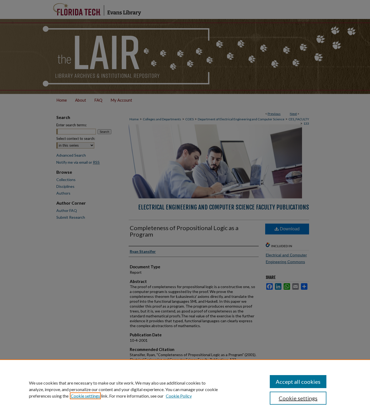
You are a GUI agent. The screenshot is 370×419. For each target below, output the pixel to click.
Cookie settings (85, 395)
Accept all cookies (298, 381)
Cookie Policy (179, 395)
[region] (185, 389)
